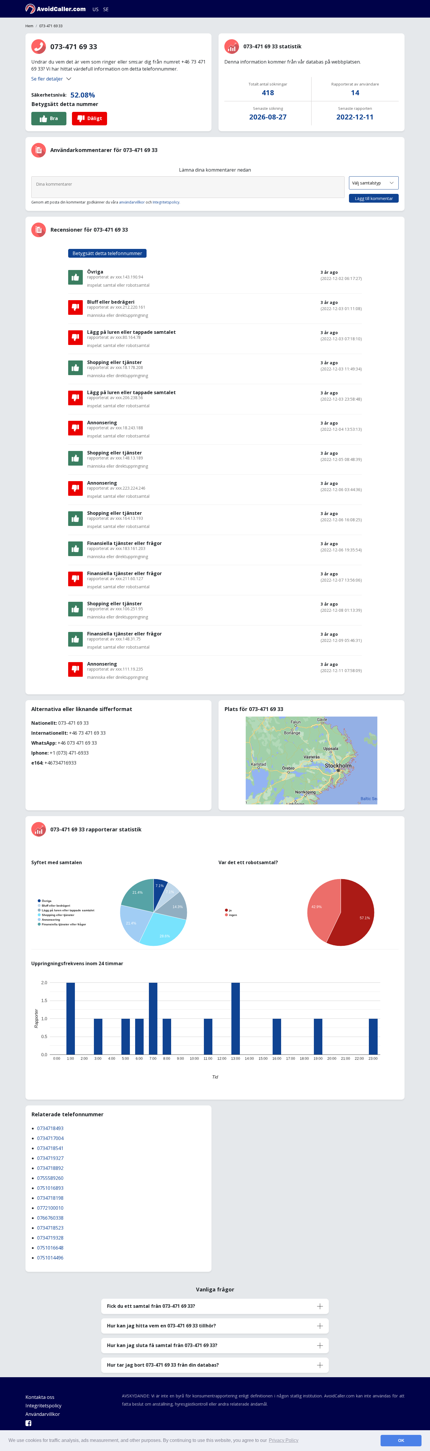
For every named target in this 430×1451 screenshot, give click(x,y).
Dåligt (94, 118)
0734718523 (50, 1228)
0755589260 (50, 1178)
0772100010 (50, 1208)
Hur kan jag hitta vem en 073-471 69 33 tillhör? (161, 1325)
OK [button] (401, 1440)
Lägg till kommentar (374, 198)
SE (106, 9)
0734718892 (50, 1168)
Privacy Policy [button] (283, 1440)
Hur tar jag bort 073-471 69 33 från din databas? (163, 1365)
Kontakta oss (39, 1397)
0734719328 (50, 1238)
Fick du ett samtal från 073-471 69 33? (151, 1306)
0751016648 (50, 1248)
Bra (54, 118)
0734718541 (50, 1148)
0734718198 (50, 1198)
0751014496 (50, 1258)
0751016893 (50, 1188)
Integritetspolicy (166, 202)
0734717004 (50, 1138)
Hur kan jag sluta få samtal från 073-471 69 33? (162, 1345)
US (95, 9)
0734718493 (50, 1128)
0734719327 (50, 1158)
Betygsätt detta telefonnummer (107, 253)
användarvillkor (132, 202)
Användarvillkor (42, 1414)
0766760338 (50, 1218)
